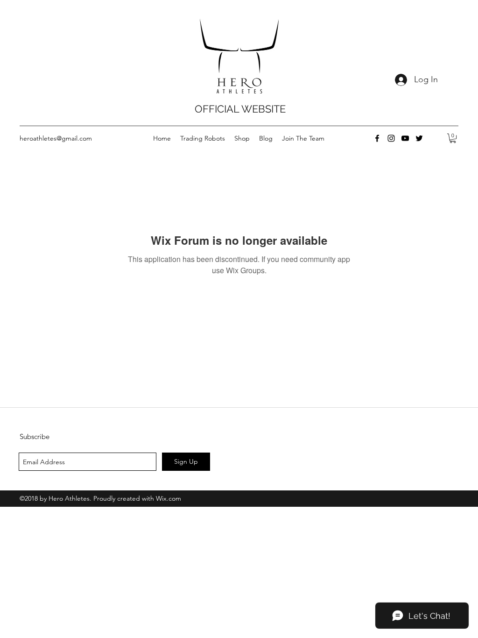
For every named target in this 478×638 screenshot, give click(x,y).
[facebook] (377, 138)
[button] (452, 138)
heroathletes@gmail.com (56, 138)
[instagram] (391, 138)
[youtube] (405, 138)
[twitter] (419, 138)
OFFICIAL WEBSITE (240, 109)
